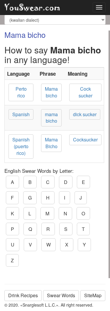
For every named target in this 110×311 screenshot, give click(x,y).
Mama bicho (51, 92)
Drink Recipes (23, 295)
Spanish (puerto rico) (21, 146)
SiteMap (92, 295)
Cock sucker (85, 92)
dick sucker (85, 114)
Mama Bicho (51, 143)
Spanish (21, 114)
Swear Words (61, 295)
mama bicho (51, 117)
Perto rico (21, 92)
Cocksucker (85, 139)
